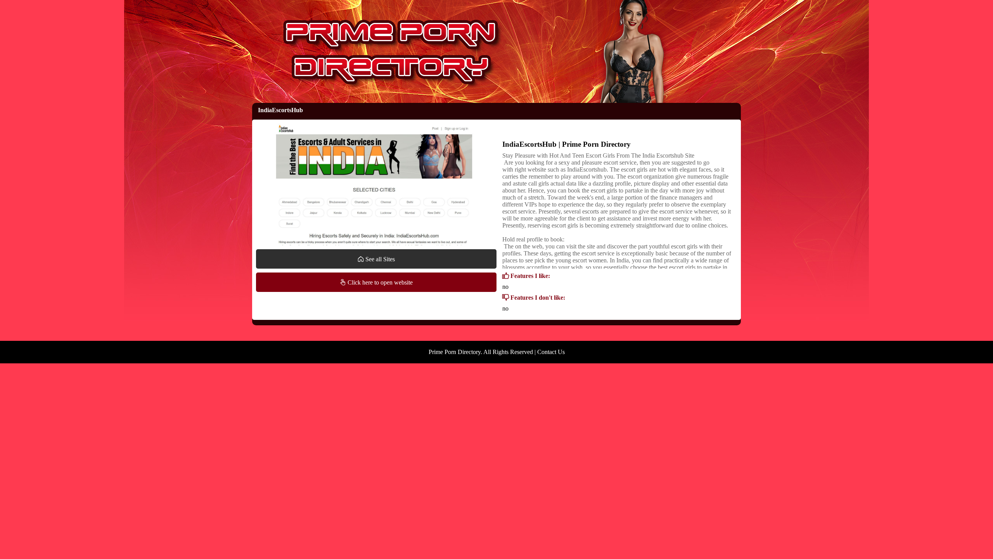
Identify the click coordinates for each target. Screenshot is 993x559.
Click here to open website (379, 282)
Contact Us (551, 352)
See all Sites (379, 259)
